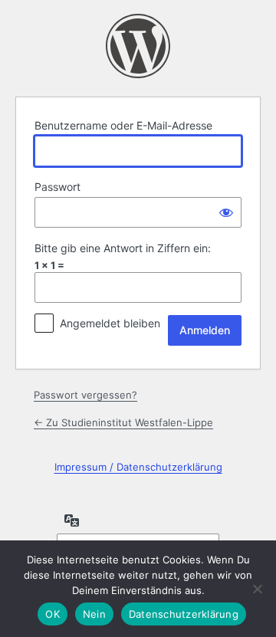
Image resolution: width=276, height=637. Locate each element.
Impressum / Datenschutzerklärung (138, 467)
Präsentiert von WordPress (138, 46)
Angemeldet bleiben (110, 323)
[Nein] (256, 588)
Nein (94, 614)
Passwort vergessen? (85, 395)
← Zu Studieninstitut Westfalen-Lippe (123, 422)
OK (52, 614)
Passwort (57, 186)
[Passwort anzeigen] (226, 212)
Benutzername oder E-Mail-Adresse (123, 125)
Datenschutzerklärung (183, 614)
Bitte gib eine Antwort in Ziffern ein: (122, 247)
